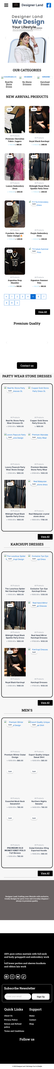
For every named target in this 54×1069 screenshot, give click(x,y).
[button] (5, 38)
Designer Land (32, 5)
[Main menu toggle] (6, 5)
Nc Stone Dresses (27, 83)
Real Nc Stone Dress (9, 84)
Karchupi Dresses (45, 83)
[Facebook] (48, 5)
